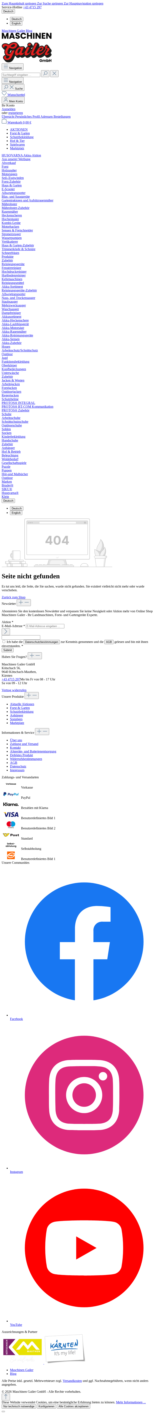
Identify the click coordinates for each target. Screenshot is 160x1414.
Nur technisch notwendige (18, 1406)
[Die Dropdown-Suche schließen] (54, 73)
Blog (29, 31)
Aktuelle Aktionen (22, 704)
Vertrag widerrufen (14, 690)
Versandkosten (72, 1381)
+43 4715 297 (32, 7)
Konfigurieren (46, 1406)
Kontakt (15, 747)
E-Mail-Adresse (13, 626)
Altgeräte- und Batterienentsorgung (33, 751)
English (16, 23)
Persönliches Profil (27, 116)
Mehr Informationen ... (131, 1402)
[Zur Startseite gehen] (27, 61)
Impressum (17, 770)
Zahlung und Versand (24, 744)
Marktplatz (17, 723)
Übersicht (8, 116)
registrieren (15, 113)
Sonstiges (16, 719)
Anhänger (16, 715)
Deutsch (17, 19)
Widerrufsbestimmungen (26, 759)
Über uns (16, 740)
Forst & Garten (20, 708)
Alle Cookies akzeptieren (74, 1406)
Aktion (7, 622)
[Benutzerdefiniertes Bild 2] (65, 1363)
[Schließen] (3, 1411)
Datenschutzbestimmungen (41, 642)
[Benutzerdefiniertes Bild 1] (23, 1363)
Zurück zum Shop (13, 597)
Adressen (47, 116)
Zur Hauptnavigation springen (83, 3)
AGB (109, 642)
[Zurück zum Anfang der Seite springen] (6, 1397)
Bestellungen (62, 116)
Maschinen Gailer (14, 31)
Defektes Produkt (21, 755)
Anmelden (8, 109)
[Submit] (6, 631)
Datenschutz (18, 766)
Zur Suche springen (50, 3)
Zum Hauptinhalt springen (19, 3)
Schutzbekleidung (22, 711)
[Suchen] (45, 73)
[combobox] (21, 75)
